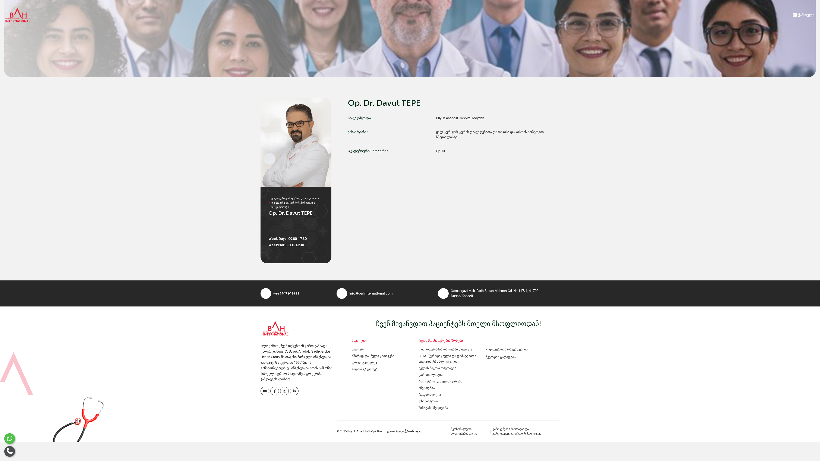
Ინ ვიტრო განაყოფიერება (440, 381)
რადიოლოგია (430, 395)
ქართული (806, 15)
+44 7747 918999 (286, 293)
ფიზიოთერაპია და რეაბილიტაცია (445, 349)
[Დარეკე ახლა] (9, 451)
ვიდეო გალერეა (365, 369)
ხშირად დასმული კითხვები (373, 356)
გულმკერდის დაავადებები (507, 349)
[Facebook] (265, 391)
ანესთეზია (427, 388)
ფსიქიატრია (428, 401)
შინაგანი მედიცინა (433, 408)
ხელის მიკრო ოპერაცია (437, 368)
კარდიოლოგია (431, 375)
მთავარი (358, 349)
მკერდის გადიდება (501, 357)
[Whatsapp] (9, 438)
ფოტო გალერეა (364, 363)
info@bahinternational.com (371, 293)
